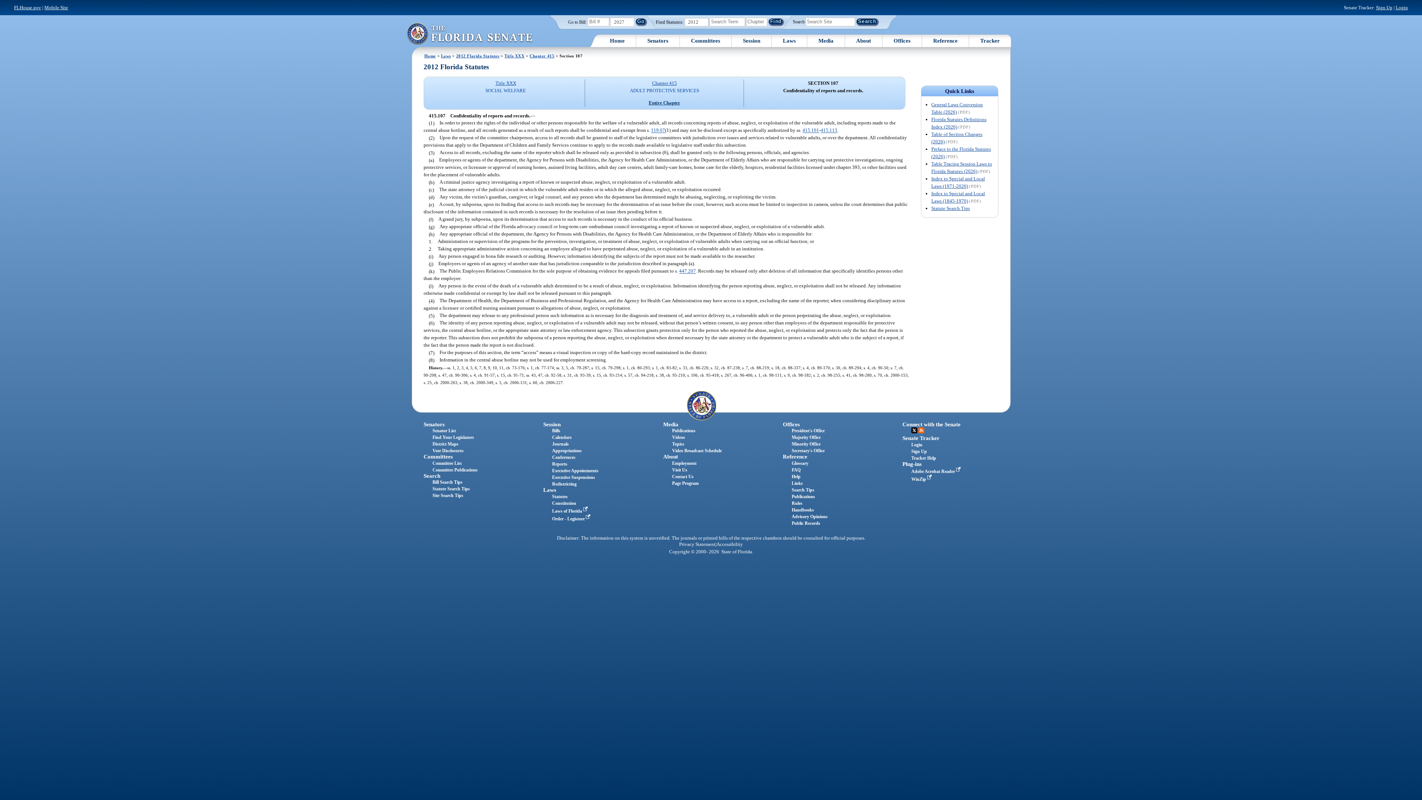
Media (826, 41)
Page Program (685, 483)
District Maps (445, 444)
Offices (902, 41)
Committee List (447, 463)
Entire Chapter (664, 103)
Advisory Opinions (810, 516)
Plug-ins (912, 464)
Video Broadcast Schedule (697, 450)
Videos (678, 437)
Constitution (564, 503)
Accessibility (730, 544)
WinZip (919, 479)
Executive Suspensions (573, 477)
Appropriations (567, 450)
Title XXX (514, 56)
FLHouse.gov (27, 7)
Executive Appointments (575, 470)
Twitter (914, 430)
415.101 (810, 130)
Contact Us (683, 476)
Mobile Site (56, 7)
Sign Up (1384, 7)
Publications (683, 430)
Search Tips (803, 490)
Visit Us (679, 470)
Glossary (800, 463)
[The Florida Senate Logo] (470, 33)
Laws (789, 41)
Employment (684, 463)
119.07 (658, 130)
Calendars (562, 437)
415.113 (829, 130)
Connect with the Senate (931, 424)
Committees (705, 41)
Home (617, 41)
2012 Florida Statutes (478, 56)
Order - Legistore (569, 518)
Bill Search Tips (448, 482)
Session (751, 41)
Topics (678, 444)
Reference (945, 41)
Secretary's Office (808, 450)
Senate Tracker (920, 438)
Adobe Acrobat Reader (933, 471)
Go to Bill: (577, 22)
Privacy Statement (697, 544)
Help (796, 476)
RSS (921, 430)
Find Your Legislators (453, 437)
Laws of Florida (567, 511)
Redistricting (564, 484)
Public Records (806, 523)
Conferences (563, 457)
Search (799, 21)
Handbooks (803, 510)
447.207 (687, 271)
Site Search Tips (448, 495)
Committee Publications (455, 470)
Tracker (990, 41)
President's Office (808, 430)
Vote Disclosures (448, 450)
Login (1402, 7)
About (863, 41)
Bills (556, 430)
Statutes (560, 496)
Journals (560, 444)
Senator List (444, 430)
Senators (657, 41)
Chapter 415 (542, 56)
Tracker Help (923, 458)
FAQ (796, 470)
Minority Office (806, 444)
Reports (559, 464)
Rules (797, 503)
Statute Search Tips (950, 208)
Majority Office (806, 437)
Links (797, 483)
